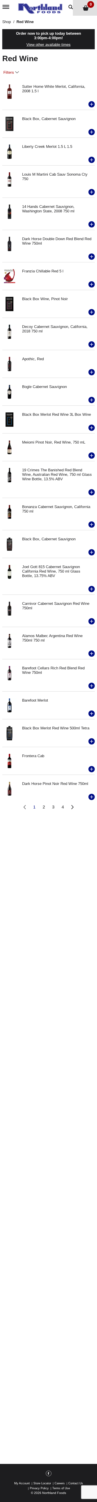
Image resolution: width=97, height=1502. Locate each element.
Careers (60, 1483)
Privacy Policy (39, 1488)
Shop (6, 22)
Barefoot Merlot (35, 700)
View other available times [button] (48, 45)
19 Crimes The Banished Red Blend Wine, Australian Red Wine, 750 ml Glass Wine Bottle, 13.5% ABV (57, 474)
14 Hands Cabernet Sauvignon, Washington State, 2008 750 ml (48, 209)
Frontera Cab (33, 756)
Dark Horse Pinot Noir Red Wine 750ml (55, 784)
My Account (22, 1483)
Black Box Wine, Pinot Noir (45, 299)
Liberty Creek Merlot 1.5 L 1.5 (47, 146)
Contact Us (75, 1483)
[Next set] (72, 807)
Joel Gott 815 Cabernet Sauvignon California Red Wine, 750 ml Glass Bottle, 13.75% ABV (51, 571)
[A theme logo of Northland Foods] (41, 7)
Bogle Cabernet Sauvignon (44, 387)
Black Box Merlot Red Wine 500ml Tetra (55, 728)
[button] (91, 104)
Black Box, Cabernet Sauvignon (49, 119)
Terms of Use (61, 1488)
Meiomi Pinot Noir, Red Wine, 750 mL (53, 442)
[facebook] (48, 1474)
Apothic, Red (33, 359)
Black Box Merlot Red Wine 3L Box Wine (56, 414)
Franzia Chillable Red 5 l (42, 271)
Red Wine (25, 22)
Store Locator (42, 1483)
